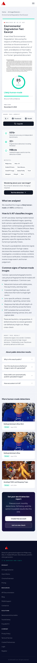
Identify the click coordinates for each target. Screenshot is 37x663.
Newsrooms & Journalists (10, 615)
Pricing (4, 583)
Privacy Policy (6, 633)
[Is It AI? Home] (4, 3)
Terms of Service (7, 638)
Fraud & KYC (6, 624)
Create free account (18, 519)
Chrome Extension (8, 578)
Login (3, 646)
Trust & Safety (6, 619)
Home (4, 12)
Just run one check (18, 525)
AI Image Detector (14, 12)
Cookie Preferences (8, 642)
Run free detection (17, 192)
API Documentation (8, 592)
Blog (3, 597)
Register (4, 651)
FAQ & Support (6, 601)
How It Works (6, 574)
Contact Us (5, 605)
